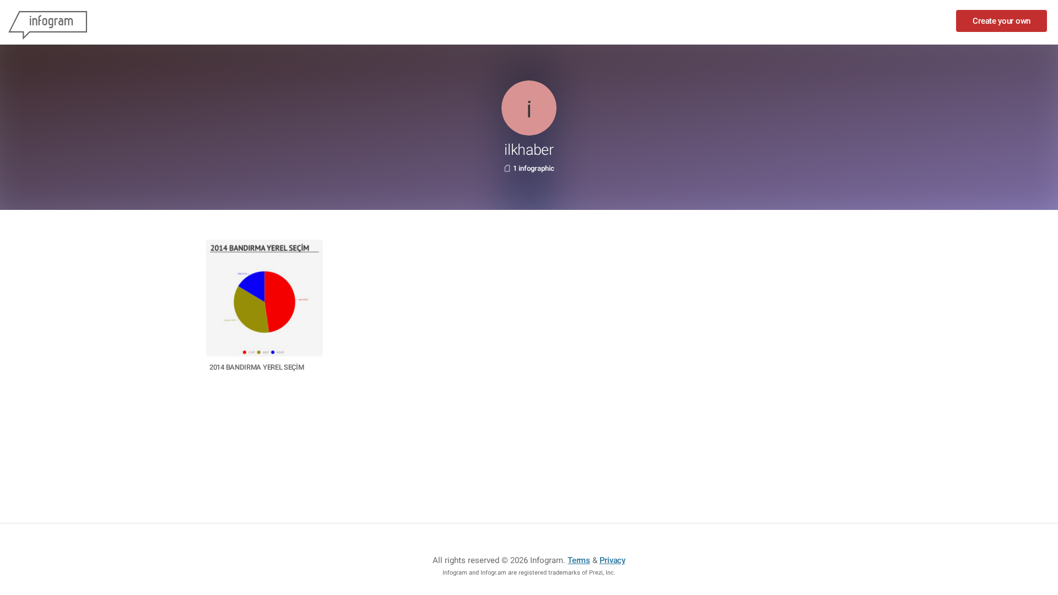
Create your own (1001, 21)
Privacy (612, 560)
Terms (579, 560)
